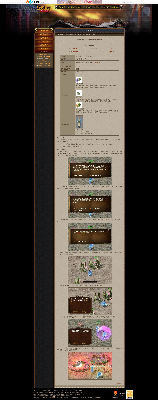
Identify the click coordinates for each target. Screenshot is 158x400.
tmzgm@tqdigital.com (64, 391)
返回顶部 (119, 383)
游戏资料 (44, 37)
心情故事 (44, 48)
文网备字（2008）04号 (57, 392)
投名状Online (37, 391)
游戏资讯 (44, 30)
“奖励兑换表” (97, 62)
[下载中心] (79, 7)
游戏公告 (44, 34)
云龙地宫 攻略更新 (43, 59)
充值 (127, 2)
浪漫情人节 (94, 48)
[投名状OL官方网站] (43, 9)
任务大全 (72, 34)
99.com (41, 392)
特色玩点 (44, 41)
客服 (131, 2)
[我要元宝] (115, 7)
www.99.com (32, 2)
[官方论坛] (97, 7)
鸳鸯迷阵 (110, 48)
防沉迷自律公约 (79, 392)
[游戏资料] (88, 7)
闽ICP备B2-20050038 (115, 396)
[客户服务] (106, 7)
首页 (67, 34)
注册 (124, 2)
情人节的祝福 (73, 48)
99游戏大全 (44, 2)
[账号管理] (71, 7)
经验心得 (44, 45)
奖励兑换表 (110, 51)
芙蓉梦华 (79, 2)
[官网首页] (62, 7)
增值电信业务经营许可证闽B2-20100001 (42, 396)
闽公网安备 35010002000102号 (62, 396)
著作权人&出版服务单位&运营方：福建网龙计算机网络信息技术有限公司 (51, 394)
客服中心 (50, 391)
